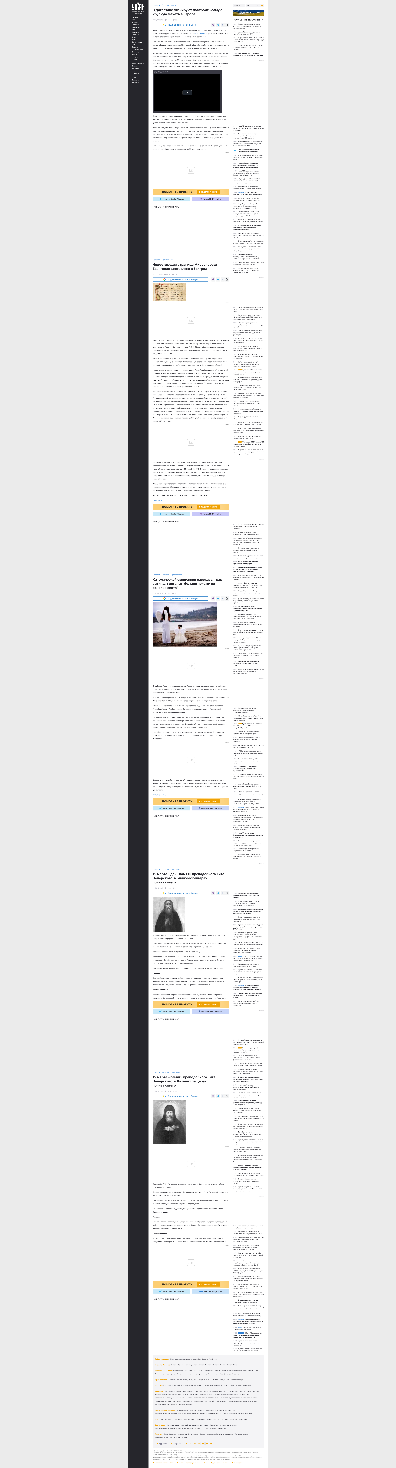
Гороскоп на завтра (228, 1385)
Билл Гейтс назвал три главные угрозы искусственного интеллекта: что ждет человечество (247, 1150)
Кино (226, 1419)
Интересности (137, 57)
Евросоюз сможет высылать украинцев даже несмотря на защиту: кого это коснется (248, 1343)
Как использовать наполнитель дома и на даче (171, 1394)
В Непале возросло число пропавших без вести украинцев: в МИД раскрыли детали (247, 1103)
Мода (169, 1419)
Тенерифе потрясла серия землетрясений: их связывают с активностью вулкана (244, 710)
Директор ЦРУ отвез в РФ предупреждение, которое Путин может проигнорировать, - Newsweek (247, 616)
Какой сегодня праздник (165, 1410)
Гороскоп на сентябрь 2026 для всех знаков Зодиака (183, 1385)
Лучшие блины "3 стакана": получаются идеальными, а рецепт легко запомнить (247, 624)
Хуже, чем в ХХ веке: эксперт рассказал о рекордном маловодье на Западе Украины (248, 372)
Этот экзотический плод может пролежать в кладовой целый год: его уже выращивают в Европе (248, 1278)
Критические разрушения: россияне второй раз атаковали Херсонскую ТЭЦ (245, 769)
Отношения (200, 1419)
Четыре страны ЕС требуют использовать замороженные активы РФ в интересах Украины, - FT (248, 1167)
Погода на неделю (189, 1380)
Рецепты (163, 1419)
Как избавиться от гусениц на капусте (223, 1425)
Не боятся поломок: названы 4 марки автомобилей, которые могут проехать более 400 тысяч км (246, 136)
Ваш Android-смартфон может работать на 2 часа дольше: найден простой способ (248, 235)
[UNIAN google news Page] (198, 1443)
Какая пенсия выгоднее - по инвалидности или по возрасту (225, 1370)
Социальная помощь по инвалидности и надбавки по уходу (198, 1374)
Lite (156, 1419)
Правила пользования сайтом (163, 1463)
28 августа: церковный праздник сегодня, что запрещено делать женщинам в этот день (248, 411)
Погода (134, 59)
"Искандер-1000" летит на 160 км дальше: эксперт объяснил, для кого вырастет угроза (248, 444)
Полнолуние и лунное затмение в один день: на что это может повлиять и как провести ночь (248, 430)
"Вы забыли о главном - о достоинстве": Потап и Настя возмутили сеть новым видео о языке (247, 1134)
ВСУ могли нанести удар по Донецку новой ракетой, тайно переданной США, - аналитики (248, 526)
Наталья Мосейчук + (209, 1359)
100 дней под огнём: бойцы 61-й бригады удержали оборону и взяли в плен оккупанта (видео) (248, 718)
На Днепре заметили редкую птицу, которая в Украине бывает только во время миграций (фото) (248, 1294)
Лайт (133, 44)
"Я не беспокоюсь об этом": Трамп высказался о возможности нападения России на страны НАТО (247, 144)
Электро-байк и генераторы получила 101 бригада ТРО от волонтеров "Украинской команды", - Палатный (247, 585)
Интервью (135, 68)
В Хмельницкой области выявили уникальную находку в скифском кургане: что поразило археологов (248, 1095)
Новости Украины (162, 1365)
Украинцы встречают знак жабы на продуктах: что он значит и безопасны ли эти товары (248, 1142)
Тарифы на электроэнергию (165, 1374)
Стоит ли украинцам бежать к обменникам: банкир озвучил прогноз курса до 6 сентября (248, 1050)
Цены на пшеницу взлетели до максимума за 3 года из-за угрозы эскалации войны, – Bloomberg (246, 1247)
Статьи (134, 66)
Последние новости (246, 20)
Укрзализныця (237, 1374)
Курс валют (198, 1370)
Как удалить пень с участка (165, 1401)
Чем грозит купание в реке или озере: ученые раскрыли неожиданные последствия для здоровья (247, 843)
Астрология (243, 1419)
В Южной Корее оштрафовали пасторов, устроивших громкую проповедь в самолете (248, 794)
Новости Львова (219, 1365)
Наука (134, 39)
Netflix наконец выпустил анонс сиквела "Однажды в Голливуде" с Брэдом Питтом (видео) (248, 1271)
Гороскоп (159, 1385)
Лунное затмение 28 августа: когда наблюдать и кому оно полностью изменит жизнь (248, 157)
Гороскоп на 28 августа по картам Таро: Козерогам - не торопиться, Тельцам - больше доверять (248, 340)
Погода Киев (224, 1380)
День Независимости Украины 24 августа (170, 1413)
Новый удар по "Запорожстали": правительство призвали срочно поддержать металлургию (247, 950)
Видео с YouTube (138, 63)
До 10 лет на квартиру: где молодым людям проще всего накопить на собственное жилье (248, 671)
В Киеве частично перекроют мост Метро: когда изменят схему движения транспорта (247, 333)
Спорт (134, 37)
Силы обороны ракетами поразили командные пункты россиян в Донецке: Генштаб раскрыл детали (248, 911)
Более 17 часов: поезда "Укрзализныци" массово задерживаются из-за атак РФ (248, 835)
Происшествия (137, 49)
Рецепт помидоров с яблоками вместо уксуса (216, 1434)
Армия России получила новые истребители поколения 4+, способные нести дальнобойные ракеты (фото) (246, 1263)
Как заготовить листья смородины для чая (191, 1401)
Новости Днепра (191, 1365)
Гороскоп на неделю (243, 1385)
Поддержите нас (248, 13)
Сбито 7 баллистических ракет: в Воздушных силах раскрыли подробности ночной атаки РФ (248, 1335)
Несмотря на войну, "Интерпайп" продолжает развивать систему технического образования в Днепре (247, 802)
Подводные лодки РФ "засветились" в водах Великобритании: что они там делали (248, 1351)
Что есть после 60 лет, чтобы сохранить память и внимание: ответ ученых (246, 761)
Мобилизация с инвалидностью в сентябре (185, 1359)
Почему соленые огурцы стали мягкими (235, 1394)
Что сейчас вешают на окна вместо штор (242, 1401)
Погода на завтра (237, 1380)
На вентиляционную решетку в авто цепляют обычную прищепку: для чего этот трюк (248, 632)
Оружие (135, 47)
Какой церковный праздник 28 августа (190, 1410)
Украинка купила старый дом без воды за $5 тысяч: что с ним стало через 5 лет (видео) (248, 1255)
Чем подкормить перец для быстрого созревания (173, 1428)
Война (134, 20)
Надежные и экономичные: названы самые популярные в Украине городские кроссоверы (248, 980)
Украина (135, 22)
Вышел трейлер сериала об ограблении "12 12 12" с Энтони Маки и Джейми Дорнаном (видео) (246, 1058)
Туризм (134, 54)
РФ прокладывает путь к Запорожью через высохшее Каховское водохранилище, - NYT (247, 608)
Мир (133, 30)
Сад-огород (160, 1425)
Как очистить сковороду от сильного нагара (170, 1398)
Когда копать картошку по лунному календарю (209, 1428)
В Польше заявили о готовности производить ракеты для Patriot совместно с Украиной (247, 227)
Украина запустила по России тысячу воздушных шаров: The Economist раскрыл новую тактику (247, 1189)
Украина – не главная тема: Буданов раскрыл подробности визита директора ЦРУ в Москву (248, 927)
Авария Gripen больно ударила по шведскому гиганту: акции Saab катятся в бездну (247, 786)
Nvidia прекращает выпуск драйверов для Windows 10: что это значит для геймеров (248, 356)
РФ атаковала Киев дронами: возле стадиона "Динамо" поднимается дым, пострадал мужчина (247, 987)
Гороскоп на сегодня (211, 1385)
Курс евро (188, 1370)
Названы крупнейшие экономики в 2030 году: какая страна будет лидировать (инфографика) (248, 380)
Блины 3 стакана (170, 1434)
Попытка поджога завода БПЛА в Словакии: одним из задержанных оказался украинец (248, 577)
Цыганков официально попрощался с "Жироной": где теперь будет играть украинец (248, 601)
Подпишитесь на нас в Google (182, 25)
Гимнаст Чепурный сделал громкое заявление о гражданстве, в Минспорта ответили (248, 809)
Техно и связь (137, 42)
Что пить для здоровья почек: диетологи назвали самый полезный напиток (246, 550)
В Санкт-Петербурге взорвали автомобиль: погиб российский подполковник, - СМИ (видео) (246, 903)
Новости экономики (163, 1371)
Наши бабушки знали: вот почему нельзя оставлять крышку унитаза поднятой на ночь (248, 1308)
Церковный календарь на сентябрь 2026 (220, 1410)
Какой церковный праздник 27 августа (238, 1413)
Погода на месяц (204, 1380)
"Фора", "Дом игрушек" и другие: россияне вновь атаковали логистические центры (247, 593)
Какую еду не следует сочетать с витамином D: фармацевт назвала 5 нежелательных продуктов (247, 181)
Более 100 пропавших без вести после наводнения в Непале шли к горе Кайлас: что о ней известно (246, 173)
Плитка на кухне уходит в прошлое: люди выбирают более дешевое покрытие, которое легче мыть (248, 1126)
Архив (134, 77)
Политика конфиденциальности (188, 1463)
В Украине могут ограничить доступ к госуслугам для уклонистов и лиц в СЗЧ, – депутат (248, 1118)
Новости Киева (232, 1365)
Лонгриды (135, 73)
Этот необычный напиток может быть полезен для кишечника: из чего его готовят (247, 856)
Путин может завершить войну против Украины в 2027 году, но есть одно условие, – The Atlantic (248, 1079)
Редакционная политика (219, 1463)
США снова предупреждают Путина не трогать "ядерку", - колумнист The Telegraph (248, 47)
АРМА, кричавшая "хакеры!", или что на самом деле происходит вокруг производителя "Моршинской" (248, 958)
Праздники (177, 1419)
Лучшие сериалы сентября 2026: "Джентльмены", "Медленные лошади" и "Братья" (247, 726)
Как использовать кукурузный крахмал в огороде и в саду (187, 1425)
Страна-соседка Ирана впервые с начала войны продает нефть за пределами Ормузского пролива (248, 395)
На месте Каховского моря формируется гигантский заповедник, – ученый (247, 1181)
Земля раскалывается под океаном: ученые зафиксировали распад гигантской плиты (248, 309)
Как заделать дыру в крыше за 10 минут (204, 1394)
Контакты (135, 82)
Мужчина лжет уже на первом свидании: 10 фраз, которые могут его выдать (246, 403)
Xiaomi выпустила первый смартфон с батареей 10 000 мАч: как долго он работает (248, 655)
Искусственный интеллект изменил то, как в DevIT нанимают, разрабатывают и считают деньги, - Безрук (248, 452)
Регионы (135, 34)
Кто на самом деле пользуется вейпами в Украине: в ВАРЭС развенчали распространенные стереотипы (247, 317)
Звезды (208, 1419)
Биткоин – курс (253, 1370)
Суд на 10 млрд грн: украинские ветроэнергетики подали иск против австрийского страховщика (247, 648)
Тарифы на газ (225, 1374)
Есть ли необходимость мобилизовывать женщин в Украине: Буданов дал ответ (246, 1087)
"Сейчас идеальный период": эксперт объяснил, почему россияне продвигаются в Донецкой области (246, 364)
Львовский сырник (241, 1434)
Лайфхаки (159, 1391)
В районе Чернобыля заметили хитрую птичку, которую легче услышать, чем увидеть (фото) (247, 387)
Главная (135, 17)
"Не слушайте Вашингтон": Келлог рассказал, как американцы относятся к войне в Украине (247, 249)
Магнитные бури (176, 1380)
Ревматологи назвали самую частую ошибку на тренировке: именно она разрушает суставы (248, 1239)
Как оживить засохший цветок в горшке (179, 1391)
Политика (135, 25)
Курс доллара (178, 1370)
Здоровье (135, 52)
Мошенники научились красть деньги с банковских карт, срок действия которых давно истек (247, 1286)
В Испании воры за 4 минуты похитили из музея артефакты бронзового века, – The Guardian (247, 348)
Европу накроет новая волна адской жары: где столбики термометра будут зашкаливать (248, 972)
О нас (205, 1463)
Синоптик (215, 1380)
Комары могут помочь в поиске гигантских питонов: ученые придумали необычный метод (247, 26)
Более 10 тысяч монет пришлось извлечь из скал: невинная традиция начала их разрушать (248, 128)
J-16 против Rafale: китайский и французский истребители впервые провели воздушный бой (246, 214)
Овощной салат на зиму (178, 1437)
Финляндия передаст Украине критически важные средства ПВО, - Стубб (246, 663)
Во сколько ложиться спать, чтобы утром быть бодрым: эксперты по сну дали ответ (248, 776)
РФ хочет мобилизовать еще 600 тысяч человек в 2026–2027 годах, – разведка (247, 995)
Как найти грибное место (217, 1401)
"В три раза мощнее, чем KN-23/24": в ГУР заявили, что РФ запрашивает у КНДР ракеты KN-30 (248, 40)
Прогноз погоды (161, 1380)
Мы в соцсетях (237, 1463)
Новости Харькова (205, 1365)
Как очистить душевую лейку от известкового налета (238, 1398)
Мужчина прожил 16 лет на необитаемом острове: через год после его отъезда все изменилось (248, 1071)
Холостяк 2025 (218, 1419)
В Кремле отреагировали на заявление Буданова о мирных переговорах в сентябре (248, 325)
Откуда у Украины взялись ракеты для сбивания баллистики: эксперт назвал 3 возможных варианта (248, 1042)
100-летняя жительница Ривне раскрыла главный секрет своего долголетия (246, 1003)
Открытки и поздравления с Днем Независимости (204, 1413)
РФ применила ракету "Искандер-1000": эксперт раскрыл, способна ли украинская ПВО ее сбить (246, 257)
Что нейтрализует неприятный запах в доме (210, 1391)
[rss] (211, 1443)
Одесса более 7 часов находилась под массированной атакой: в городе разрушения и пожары (248, 1321)
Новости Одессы (177, 1365)
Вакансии (135, 80)
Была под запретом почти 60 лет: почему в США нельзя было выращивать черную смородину (247, 640)
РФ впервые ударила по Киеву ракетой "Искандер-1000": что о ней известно (246, 895)
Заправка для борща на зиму (188, 1434)
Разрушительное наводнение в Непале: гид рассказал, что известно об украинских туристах (247, 270)
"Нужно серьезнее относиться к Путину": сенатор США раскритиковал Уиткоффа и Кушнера (246, 827)
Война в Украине (162, 1359)
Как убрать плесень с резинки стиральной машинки (173, 1404)
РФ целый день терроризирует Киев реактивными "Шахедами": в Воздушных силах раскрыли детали (246, 165)
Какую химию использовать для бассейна (203, 1398)
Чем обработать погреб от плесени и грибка (243, 1391)
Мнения (134, 71)
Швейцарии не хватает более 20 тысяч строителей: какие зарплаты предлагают (246, 739)
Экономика (136, 27)
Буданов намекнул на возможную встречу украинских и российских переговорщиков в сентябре (247, 569)
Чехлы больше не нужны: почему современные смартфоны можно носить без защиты (247, 919)
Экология (135, 32)
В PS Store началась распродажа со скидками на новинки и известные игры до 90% (248, 753)
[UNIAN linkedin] (194, 1443)
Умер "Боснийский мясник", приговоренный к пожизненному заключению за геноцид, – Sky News (245, 206)
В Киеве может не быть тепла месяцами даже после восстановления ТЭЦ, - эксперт (247, 1110)
